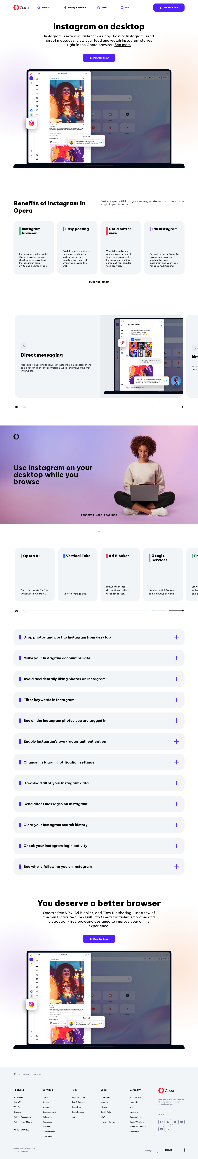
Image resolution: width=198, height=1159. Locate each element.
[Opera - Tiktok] (168, 1122)
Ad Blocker (119, 556)
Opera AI (31, 556)
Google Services (160, 558)
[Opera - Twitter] (175, 1122)
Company (135, 1089)
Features (18, 1089)
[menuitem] (45, 7)
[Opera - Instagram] (168, 1129)
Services (47, 1089)
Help (74, 1089)
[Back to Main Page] (21, 7)
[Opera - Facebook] (161, 1122)
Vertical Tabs (78, 556)
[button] (169, 7)
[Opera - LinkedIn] (161, 1129)
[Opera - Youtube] (181, 1122)
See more (122, 45)
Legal (103, 1089)
